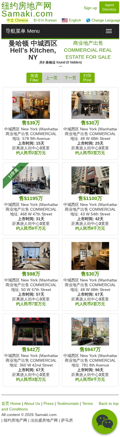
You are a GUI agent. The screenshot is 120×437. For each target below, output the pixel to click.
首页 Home (11, 403)
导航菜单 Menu (23, 31)
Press (49, 403)
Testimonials (68, 403)
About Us (32, 403)
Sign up (90, 8)
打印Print (87, 77)
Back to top (109, 403)
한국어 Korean (45, 20)
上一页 (51, 78)
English (74, 20)
